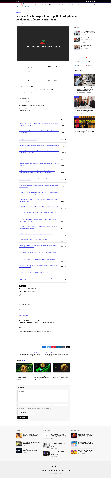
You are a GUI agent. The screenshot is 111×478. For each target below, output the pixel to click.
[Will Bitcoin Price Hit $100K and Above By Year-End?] (24, 367)
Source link (21, 340)
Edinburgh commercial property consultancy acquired (85, 111)
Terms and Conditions (64, 470)
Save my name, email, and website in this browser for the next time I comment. (35, 408)
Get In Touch (44, 470)
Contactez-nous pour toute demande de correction (31, 105)
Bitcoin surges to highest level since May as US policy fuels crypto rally (42, 377)
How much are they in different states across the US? (87, 39)
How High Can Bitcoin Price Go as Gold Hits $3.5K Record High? (86, 451)
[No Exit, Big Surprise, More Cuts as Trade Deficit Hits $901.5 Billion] (19, 450)
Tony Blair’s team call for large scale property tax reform (31, 443)
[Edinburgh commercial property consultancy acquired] (84, 102)
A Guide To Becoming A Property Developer (86, 46)
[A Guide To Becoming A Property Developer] (77, 47)
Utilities (83, 4)
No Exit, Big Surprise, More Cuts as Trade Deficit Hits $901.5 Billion (31, 449)
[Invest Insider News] (24, 5)
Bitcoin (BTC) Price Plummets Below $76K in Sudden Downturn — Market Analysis (61, 377)
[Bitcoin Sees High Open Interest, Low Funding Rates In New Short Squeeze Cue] (74, 443)
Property (68, 4)
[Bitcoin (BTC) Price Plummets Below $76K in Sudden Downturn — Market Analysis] (61, 367)
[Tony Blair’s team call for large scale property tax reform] (19, 443)
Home (36, 4)
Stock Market (75, 4)
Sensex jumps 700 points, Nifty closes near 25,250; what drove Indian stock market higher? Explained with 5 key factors (85, 90)
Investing (61, 4)
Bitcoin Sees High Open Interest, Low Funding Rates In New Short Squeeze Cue (85, 444)
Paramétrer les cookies (24, 304)
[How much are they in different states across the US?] (77, 39)
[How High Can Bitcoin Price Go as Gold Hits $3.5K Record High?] (74, 452)
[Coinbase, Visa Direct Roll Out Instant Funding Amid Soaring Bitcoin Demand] (46, 453)
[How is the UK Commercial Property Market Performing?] (77, 33)
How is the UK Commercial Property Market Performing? (88, 32)
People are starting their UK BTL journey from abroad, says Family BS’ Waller (58, 445)
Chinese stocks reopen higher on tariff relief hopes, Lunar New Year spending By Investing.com (85, 131)
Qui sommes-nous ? (24, 315)
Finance (55, 4)
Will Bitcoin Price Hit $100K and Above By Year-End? (23, 376)
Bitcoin (41, 4)
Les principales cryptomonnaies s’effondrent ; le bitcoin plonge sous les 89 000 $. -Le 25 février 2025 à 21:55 (59, 436)
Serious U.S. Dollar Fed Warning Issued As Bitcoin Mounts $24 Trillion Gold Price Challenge (30, 435)
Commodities (48, 4)
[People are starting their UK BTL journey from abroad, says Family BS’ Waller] (46, 445)
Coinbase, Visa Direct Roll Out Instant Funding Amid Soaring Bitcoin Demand (58, 453)
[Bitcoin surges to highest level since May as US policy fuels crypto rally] (42, 367)
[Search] (94, 4)
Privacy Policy (53, 470)
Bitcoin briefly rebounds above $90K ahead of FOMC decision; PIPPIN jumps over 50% (85, 435)
